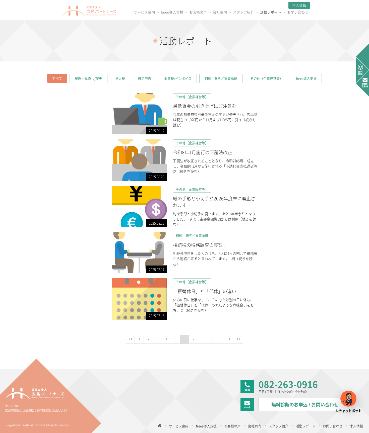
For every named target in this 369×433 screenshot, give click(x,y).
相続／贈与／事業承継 (221, 78)
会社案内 (220, 12)
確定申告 (144, 78)
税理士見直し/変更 (88, 78)
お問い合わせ (297, 12)
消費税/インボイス (178, 78)
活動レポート (270, 12)
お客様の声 (198, 12)
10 (220, 339)
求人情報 (299, 5)
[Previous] (139, 339)
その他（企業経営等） (266, 78)
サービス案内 (144, 12)
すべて (57, 78)
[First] (130, 339)
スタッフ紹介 (243, 12)
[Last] (238, 339)
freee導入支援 (172, 12)
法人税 (120, 78)
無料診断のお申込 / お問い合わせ (304, 404)
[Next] (229, 339)
